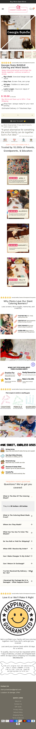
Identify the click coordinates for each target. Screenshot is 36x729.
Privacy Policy (18, 709)
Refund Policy (18, 712)
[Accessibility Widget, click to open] (33, 365)
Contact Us (18, 704)
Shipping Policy (18, 715)
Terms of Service (18, 718)
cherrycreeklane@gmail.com (11, 689)
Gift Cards (18, 706)
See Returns (17, 657)
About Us (18, 701)
